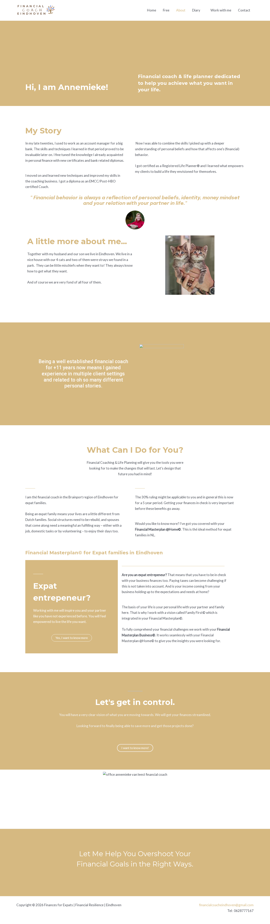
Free (166, 10)
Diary (196, 10)
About (180, 10)
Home (151, 10)
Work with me (221, 10)
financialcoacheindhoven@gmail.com (226, 905)
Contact (244, 10)
